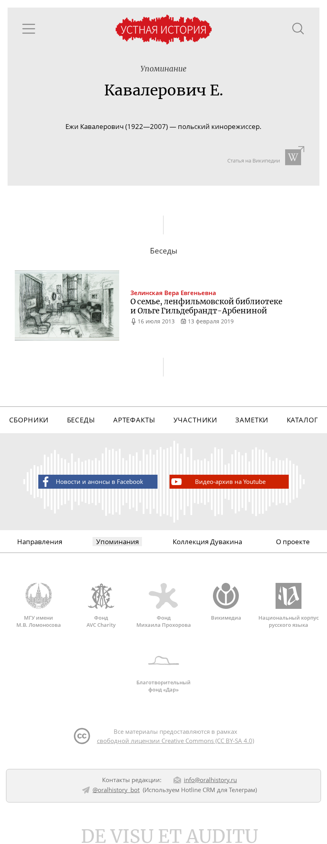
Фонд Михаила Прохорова (163, 621)
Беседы (81, 419)
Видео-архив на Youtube (230, 481)
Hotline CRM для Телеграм (218, 790)
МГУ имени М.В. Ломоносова (38, 621)
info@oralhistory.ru (210, 780)
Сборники (29, 419)
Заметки (251, 419)
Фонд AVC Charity (101, 621)
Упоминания (117, 541)
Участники (195, 419)
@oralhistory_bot (116, 790)
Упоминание (163, 68)
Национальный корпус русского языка (288, 621)
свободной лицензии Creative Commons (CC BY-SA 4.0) (175, 741)
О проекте (293, 541)
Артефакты (134, 419)
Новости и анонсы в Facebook (99, 481)
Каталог (302, 419)
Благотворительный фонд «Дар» (163, 686)
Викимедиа (226, 617)
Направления (39, 541)
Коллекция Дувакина (207, 541)
